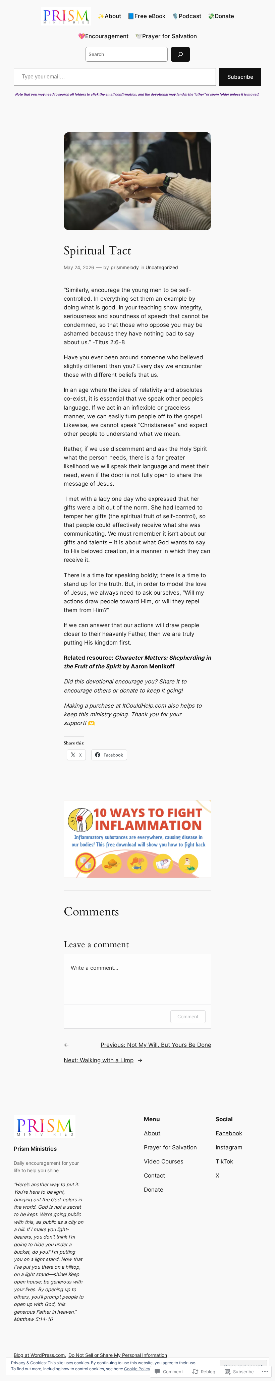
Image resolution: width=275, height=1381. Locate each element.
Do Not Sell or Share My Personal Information (117, 1355)
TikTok (224, 1161)
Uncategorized (162, 267)
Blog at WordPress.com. (40, 1355)
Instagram (229, 1147)
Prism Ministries (35, 1148)
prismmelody (125, 267)
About (152, 1133)
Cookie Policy (137, 1368)
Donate (153, 1189)
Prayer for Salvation (170, 1147)
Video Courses (163, 1161)
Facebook (229, 1133)
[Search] (180, 54)
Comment (188, 1016)
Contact (154, 1175)
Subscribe (240, 76)
